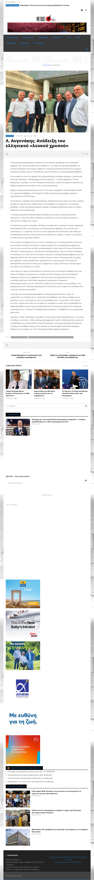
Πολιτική (9, 136)
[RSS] (86, 10)
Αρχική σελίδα (12, 37)
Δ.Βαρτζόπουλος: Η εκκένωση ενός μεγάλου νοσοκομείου (26, 355)
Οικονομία (10, 5)
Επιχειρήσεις (28, 37)
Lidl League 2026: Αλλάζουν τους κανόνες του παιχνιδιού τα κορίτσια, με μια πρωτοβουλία (56, 792)
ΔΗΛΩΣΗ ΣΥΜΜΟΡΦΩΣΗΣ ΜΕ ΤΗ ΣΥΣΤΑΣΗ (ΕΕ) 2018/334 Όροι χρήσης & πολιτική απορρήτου (68, 859)
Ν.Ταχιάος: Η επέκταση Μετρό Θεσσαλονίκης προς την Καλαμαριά (75, 393)
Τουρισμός (38, 43)
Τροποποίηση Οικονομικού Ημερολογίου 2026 (25, 775)
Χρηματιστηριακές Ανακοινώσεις (25, 768)
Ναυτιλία (25, 43)
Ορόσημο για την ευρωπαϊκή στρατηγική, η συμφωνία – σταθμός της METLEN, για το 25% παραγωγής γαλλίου (58, 420)
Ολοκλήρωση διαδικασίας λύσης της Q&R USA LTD (27, 771)
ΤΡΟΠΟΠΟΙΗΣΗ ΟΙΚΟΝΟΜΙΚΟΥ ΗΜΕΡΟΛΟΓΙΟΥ (26, 778)
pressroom (29, 136)
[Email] (82, 10)
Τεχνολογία (11, 43)
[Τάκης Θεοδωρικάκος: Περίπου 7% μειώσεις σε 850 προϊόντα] (19, 379)
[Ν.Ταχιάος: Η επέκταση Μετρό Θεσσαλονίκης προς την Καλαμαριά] (75, 379)
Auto (78, 37)
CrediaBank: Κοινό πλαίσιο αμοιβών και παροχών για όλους (40, 5)
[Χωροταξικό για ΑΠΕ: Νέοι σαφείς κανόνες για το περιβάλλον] (47, 379)
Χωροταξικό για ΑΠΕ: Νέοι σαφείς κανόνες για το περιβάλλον (44, 393)
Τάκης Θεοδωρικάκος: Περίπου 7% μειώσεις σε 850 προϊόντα (17, 393)
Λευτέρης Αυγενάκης (19, 337)
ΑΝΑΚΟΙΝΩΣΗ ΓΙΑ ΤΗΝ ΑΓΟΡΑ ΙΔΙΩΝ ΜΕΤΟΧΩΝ (26, 782)
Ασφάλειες (57, 37)
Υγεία (69, 37)
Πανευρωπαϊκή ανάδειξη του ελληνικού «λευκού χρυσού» (51, 337)
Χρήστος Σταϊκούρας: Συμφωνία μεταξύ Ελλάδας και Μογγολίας (67, 355)
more (84, 154)
